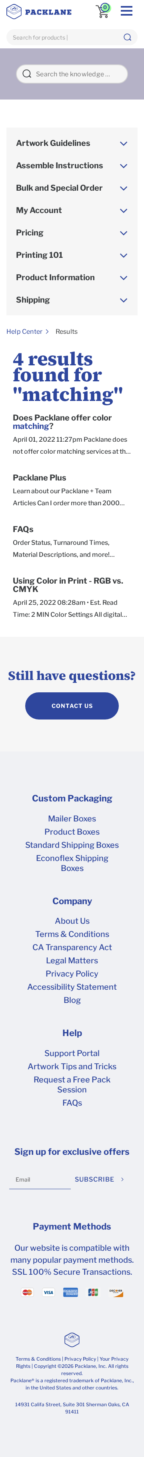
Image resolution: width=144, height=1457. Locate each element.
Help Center (24, 331)
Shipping (33, 300)
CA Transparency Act (72, 947)
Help (72, 1033)
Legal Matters (72, 960)
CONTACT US (72, 705)
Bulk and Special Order (59, 188)
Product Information (55, 277)
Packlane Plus (39, 478)
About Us (72, 921)
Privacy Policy (72, 974)
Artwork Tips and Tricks (72, 1066)
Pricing (30, 232)
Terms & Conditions (72, 934)
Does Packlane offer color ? (62, 422)
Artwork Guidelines (53, 143)
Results (67, 331)
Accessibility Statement (72, 987)
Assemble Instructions (59, 165)
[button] (127, 37)
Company (72, 901)
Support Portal (72, 1053)
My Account (39, 210)
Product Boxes (72, 832)
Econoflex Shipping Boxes (72, 863)
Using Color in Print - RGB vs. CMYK (68, 585)
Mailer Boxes (72, 818)
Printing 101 (39, 255)
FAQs (23, 529)
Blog (72, 1000)
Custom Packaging (72, 798)
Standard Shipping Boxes (72, 845)
